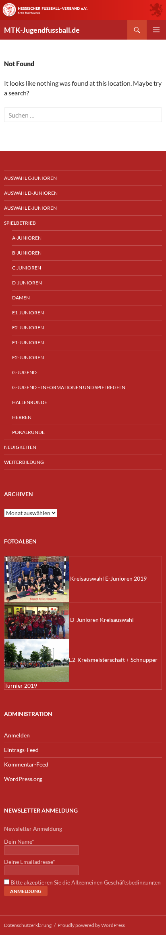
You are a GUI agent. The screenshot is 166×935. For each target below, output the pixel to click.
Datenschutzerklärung (28, 925)
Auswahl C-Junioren (30, 178)
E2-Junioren (28, 327)
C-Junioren (26, 268)
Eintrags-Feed (21, 749)
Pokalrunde (28, 432)
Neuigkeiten (20, 447)
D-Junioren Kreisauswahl (101, 619)
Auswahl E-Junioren (30, 208)
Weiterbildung (24, 462)
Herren (21, 417)
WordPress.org (23, 778)
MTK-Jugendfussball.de (42, 29)
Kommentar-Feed (26, 764)
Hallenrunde (29, 402)
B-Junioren (27, 253)
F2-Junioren (28, 357)
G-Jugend (24, 372)
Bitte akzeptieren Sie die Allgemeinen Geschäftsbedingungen (85, 882)
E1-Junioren (28, 313)
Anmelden (17, 735)
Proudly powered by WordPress (91, 925)
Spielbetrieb (20, 223)
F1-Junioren (28, 342)
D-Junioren (27, 283)
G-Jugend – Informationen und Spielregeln (68, 387)
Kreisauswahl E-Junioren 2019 (108, 578)
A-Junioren (27, 238)
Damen (21, 298)
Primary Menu (156, 30)
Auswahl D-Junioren (31, 193)
